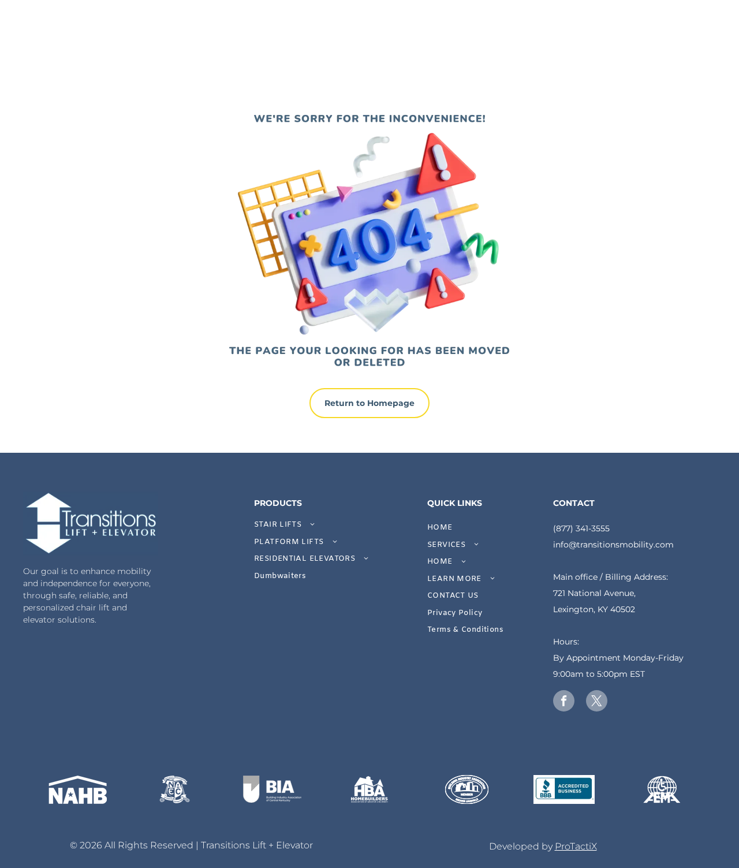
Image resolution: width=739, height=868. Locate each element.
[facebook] (563, 702)
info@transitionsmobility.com (613, 544)
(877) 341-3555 (581, 528)
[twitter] (596, 702)
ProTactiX (576, 846)
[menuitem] (332, 525)
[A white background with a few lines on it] (564, 789)
